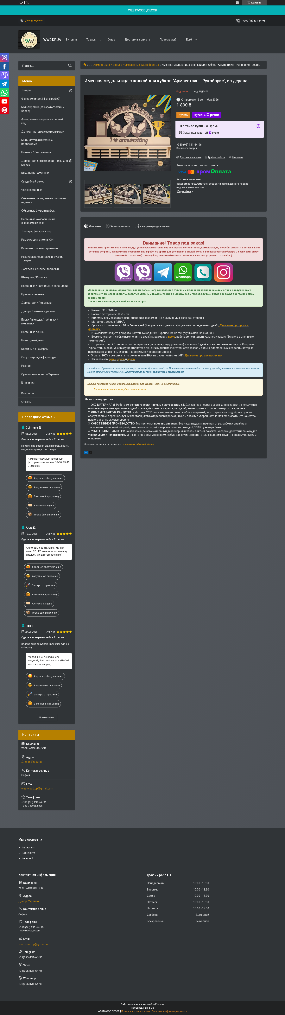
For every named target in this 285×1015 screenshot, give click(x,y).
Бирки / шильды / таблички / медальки (39, 321)
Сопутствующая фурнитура (38, 357)
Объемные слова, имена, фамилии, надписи (43, 200)
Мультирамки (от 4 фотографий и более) (42, 108)
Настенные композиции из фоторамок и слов (38, 221)
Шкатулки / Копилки (34, 277)
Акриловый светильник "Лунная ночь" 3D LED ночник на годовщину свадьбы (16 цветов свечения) (46, 551)
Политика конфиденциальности (169, 1011)
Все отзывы (46, 717)
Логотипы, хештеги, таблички (40, 269)
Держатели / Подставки (36, 302)
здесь (112, 359)
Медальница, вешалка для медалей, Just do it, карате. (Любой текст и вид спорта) (48, 660)
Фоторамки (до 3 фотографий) (40, 98)
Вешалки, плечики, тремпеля (39, 248)
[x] (90, 453)
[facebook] (86, 453)
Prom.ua (159, 1004)
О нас (111, 39)
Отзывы (26, 401)
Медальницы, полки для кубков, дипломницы (120, 389)
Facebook (28, 858)
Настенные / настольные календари (44, 285)
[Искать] (70, 65)
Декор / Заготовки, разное (38, 311)
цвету (171, 336)
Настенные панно (32, 332)
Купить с (200, 115)
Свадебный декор (32, 181)
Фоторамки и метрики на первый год (42, 121)
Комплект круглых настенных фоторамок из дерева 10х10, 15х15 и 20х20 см (48, 462)
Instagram (28, 847)
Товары (91, 39)
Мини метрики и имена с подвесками (37, 141)
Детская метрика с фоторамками (42, 131)
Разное (26, 365)
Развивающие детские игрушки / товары (42, 258)
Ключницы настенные (35, 173)
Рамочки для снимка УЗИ (37, 239)
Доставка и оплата (137, 39)
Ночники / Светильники (36, 152)
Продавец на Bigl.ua (142, 1007)
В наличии (28, 382)
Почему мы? (168, 39)
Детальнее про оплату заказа (203, 355)
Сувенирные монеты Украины (40, 374)
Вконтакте (28, 852)
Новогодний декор (33, 340)
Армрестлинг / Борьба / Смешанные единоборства (126, 64)
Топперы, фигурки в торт (37, 231)
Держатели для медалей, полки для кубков (44, 162)
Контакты (27, 393)
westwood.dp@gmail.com (37, 788)
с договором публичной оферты (139, 444)
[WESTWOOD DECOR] (29, 39)
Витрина (71, 39)
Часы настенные (31, 189)
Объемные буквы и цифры (38, 210)
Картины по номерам (34, 348)
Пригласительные (32, 294)
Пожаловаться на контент (135, 1011)
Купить (183, 115)
